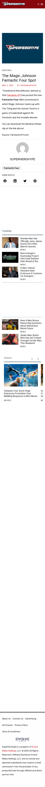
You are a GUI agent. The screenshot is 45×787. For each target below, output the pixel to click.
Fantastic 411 (14, 95)
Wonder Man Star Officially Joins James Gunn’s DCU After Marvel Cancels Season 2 (31, 242)
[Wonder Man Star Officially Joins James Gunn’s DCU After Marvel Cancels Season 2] (10, 242)
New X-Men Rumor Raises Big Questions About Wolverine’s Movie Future (31, 324)
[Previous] (32, 359)
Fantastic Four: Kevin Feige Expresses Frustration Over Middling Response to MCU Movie (20, 393)
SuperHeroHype (28, 85)
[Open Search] (38, 4)
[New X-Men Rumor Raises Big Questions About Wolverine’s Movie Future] (10, 324)
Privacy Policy (21, 725)
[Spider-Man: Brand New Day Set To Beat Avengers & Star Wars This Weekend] (10, 339)
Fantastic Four (11, 168)
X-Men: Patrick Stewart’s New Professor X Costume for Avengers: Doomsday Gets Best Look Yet (31, 272)
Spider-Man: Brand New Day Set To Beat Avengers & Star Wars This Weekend (31, 339)
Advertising (30, 719)
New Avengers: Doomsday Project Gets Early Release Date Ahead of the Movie (29, 257)
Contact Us (18, 719)
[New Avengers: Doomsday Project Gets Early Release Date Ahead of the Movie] (10, 257)
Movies (7, 400)
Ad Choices (7, 725)
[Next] (38, 359)
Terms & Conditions (11, 731)
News (23, 250)
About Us (6, 719)
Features (7, 70)
